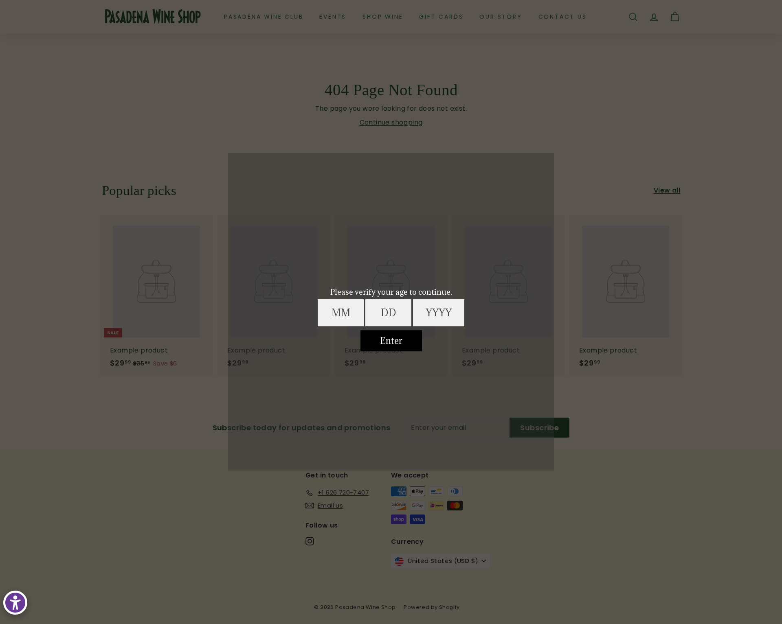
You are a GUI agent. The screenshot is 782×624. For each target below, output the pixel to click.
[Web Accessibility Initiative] (15, 602)
